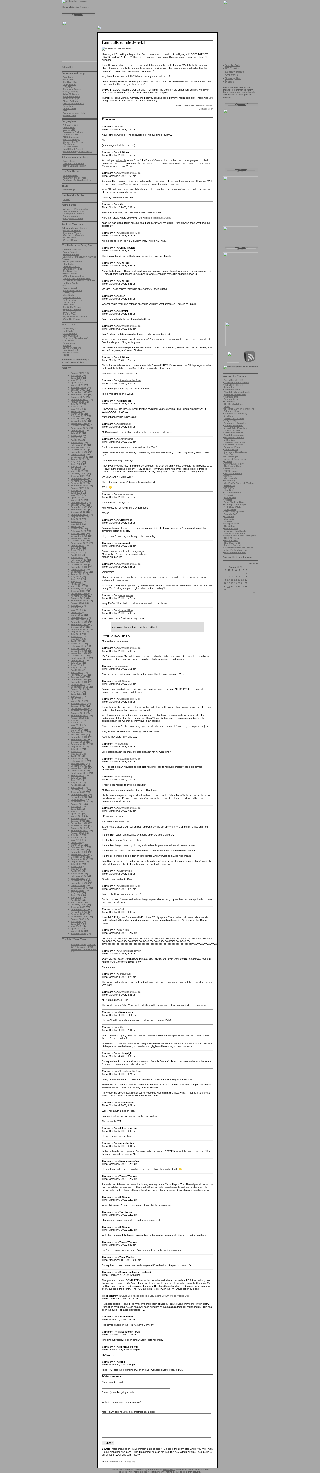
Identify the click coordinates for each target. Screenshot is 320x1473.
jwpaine (123, 666)
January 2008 (78, 907)
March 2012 (77, 787)
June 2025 (76, 406)
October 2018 (78, 598)
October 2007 (78, 914)
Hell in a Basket (71, 283)
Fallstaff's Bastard (233, 444)
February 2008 (78, 904)
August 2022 (77, 488)
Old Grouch (69, 302)
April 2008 (76, 900)
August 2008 (77, 890)
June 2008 (76, 895)
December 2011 (79, 794)
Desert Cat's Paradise (235, 428)
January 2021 (78, 533)
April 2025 (76, 411)
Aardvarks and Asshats (236, 382)
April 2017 (76, 641)
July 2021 (76, 519)
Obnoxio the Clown (73, 142)
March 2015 (77, 701)
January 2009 (78, 878)
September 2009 (79, 859)
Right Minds (230, 509)
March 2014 (77, 730)
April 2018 (76, 612)
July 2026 (76, 375)
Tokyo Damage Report (74, 166)
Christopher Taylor (130, 950)
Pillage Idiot (230, 497)
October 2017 (78, 627)
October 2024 (78, 426)
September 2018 (79, 600)
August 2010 (77, 833)
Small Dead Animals (73, 149)
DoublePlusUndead (234, 435)
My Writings (69, 190)
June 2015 (76, 694)
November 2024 (79, 423)
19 (235, 583)
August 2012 (77, 775)
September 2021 (79, 514)
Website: (106, 1402)
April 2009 (76, 871)
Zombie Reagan (79, 7)
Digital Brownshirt (233, 432)
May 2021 (76, 524)
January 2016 (78, 677)
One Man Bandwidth (73, 163)
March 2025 (77, 414)
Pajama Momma (232, 492)
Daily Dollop (230, 421)
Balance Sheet (231, 399)
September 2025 (79, 399)
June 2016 (76, 665)
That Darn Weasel (72, 233)
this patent (128, 1043)
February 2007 (78, 933)
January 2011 (78, 821)
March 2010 (77, 845)
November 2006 (79, 949)
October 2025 (78, 397)
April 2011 (76, 813)
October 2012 (78, 770)
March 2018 (77, 615)
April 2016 (76, 670)
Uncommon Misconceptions (238, 547)
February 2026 (78, 387)
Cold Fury (68, 77)
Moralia (228, 476)
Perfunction (230, 495)
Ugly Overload (70, 350)
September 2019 (79, 572)
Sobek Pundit (231, 528)
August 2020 (77, 545)
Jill (64, 285)
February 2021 (78, 531)
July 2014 (76, 720)
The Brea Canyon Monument (239, 409)
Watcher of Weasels (73, 235)
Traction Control (232, 545)
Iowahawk (68, 87)
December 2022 (79, 478)
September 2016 (79, 658)
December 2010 (79, 823)
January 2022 (78, 505)
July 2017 (76, 634)
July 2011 (76, 806)
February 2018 (78, 617)
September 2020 (79, 543)
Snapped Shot (231, 523)
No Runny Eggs (71, 99)
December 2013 (79, 737)
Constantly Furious (73, 132)
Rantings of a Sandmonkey (77, 180)
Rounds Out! (230, 514)
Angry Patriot (70, 252)
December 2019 (79, 564)
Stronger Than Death (235, 531)
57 (206, 109)
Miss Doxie (68, 295)
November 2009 (79, 854)
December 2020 (79, 536)
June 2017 (76, 636)
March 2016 (77, 672)
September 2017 (79, 629)
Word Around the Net (235, 552)
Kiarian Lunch (70, 288)
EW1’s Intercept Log (73, 276)
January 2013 (78, 763)
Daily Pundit (69, 84)
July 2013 (76, 749)
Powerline (68, 106)
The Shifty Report (72, 307)
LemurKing (125, 776)
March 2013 (77, 758)
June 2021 (76, 521)
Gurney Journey (71, 216)
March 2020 (77, 557)
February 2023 (78, 473)
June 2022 (76, 493)
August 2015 (77, 689)
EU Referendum (71, 137)
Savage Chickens (72, 348)
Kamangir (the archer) (74, 178)
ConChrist (229, 416)
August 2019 (77, 574)
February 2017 (78, 646)
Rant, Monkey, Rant (234, 502)
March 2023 (77, 471)
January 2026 (78, 390)
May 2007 (76, 926)
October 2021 (78, 512)
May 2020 (76, 552)
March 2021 (77, 529)
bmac (227, 406)
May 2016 (76, 667)
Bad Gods (68, 331)
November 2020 (79, 538)
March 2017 (77, 643)
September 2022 (79, 485)
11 (232, 580)
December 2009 (79, 852)
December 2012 (79, 766)
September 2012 (79, 773)
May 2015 (76, 696)
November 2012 (79, 768)
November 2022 (79, 481)
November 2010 (79, 825)
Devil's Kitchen (71, 134)
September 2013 (79, 744)
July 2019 (76, 576)
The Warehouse (71, 352)
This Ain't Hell (231, 540)
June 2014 (76, 722)
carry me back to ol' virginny (120, 1461)
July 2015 (76, 691)
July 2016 (76, 663)
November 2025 (79, 394)
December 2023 (79, 449)
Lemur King (126, 439)
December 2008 (79, 881)
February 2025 (78, 416)
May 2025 (76, 409)
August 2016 (77, 660)
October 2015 (78, 684)
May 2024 (76, 438)
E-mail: (105, 1392)
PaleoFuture (69, 343)
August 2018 (77, 603)
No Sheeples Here (72, 300)
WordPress (169, 1469)
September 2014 (79, 715)
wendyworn (126, 494)
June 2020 (76, 550)
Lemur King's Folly (234, 464)
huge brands (229, 92)
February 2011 (78, 818)
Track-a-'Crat (69, 314)
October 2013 (78, 742)
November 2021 (79, 509)
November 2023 (79, 452)
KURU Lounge (231, 471)
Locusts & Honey (233, 473)
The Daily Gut (70, 82)
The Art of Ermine (72, 230)
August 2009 (77, 861)
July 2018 (76, 605)
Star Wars (231, 75)
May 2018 (76, 610)
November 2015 (79, 682)
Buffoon (124, 930)
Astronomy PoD (71, 328)
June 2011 (76, 809)
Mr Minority (230, 480)
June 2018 (76, 608)
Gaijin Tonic (69, 161)
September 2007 (79, 916)
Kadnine (228, 461)
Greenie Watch (70, 146)
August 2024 (77, 430)
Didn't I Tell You (232, 430)
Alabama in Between (235, 394)
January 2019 (78, 591)
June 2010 (76, 837)
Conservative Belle (234, 418)
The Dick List (70, 271)
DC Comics (232, 68)
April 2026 (76, 382)
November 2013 (79, 739)
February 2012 (78, 790)
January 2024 (78, 447)
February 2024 (78, 445)
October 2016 (78, 655)
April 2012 (76, 785)
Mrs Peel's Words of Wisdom (239, 483)
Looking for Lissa (72, 297)
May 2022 (76, 495)
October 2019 (78, 569)
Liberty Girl (69, 293)
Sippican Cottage (72, 309)
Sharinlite (229, 519)
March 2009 (77, 873)
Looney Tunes (234, 71)
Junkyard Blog (70, 91)
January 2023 (78, 476)
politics (209, 106)
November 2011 (79, 797)
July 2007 (76, 921)
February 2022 (78, 502)
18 (232, 583)
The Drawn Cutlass (234, 437)
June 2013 (76, 751)
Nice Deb (228, 490)
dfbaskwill (125, 973)
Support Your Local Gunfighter (240, 535)
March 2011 (77, 816)
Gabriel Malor (231, 449)
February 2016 (78, 675)
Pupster (228, 500)
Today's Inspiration (73, 218)
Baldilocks (229, 401)
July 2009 (76, 864)
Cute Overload (70, 336)
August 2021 (77, 517)
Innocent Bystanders (235, 459)
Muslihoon (229, 485)
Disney (229, 81)
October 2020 (78, 540)
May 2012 (76, 782)
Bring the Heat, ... (233, 411)
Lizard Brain (230, 468)
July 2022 (76, 490)
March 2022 (77, 500)
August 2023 (77, 459)
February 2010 (78, 847)
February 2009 (78, 876)
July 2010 (76, 835)
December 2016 (79, 651)
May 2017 (76, 639)
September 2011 (79, 802)
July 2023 (76, 461)
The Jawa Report (72, 89)
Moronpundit (230, 478)
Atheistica (229, 387)
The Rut (67, 345)
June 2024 (76, 435)
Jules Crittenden (71, 94)
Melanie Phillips (71, 139)
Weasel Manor (70, 240)
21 (242, 583)
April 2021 (76, 526)
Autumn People (232, 389)
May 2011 (76, 811)
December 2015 (79, 679)
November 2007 (79, 912)
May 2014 (76, 725)
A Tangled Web (70, 125)
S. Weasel (229, 516)
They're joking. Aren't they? (77, 151)
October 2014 (78, 713)
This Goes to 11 (232, 543)
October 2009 (78, 857)
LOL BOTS (68, 340)
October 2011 (78, 799)
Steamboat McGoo (130, 173)
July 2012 (76, 778)
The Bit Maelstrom (233, 404)
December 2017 (79, 622)
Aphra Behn (69, 127)
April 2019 (76, 584)
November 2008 (79, 883)
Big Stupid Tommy (72, 261)
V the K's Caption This (235, 550)
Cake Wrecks (70, 333)
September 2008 (79, 888)
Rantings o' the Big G (235, 504)
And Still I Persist (233, 385)
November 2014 (79, 711)
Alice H (123, 1027)
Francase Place (232, 447)
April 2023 (76, 469)
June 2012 (76, 780)
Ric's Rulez (68, 304)
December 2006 (85, 947)
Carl (121, 909)
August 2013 (77, 746)
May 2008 (76, 897)
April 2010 (76, 842)
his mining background (159, 217)
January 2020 (78, 562)
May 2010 (76, 840)
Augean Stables (71, 254)
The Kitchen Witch (72, 290)
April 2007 (76, 928)
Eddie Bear (230, 440)
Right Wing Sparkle (234, 512)
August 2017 (77, 631)
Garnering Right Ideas (235, 452)
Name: (105, 1382)
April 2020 (76, 555)
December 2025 (79, 392)
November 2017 (79, 624)
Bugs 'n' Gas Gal (71, 266)
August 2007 (77, 919)
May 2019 (76, 581)
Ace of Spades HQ (233, 380)
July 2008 (76, 893)
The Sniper (229, 526)
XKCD (66, 355)
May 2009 (76, 869)
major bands (248, 92)
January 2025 (78, 418)
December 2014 (79, 708)
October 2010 (78, 828)
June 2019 (76, 579)
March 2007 (77, 931)
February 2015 (78, 703)
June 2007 (76, 924)
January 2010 (78, 849)
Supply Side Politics (234, 533)
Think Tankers (231, 538)
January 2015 (78, 706)
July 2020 (76, 548)
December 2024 (79, 421)
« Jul (252, 593)
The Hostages (231, 456)
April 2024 (76, 440)
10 (228, 580)
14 (242, 580)
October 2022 (78, 483)
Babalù (66, 199)
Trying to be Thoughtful (75, 316)
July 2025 (76, 404)
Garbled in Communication (77, 278)
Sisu (65, 111)
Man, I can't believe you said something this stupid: (128, 1412)
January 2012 (78, 792)
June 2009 (76, 866)
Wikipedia (121, 160)
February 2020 (78, 560)
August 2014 (77, 718)
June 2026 (76, 378)
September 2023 (79, 457)
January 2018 (78, 620)
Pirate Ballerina (71, 101)
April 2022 (76, 497)
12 (235, 580)
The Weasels (69, 237)
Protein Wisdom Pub (73, 103)
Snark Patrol (69, 312)
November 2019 (79, 567)
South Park (232, 65)
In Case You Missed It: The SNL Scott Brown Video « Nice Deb (154, 1295)
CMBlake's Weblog (72, 269)
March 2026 (77, 385)
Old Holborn (69, 144)
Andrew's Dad (231, 397)
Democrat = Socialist (235, 423)
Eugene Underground (235, 442)
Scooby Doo (233, 78)
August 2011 (77, 804)
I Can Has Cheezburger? (75, 338)
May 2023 (76, 466)
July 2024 (76, 433)
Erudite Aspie (70, 273)
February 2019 (78, 588)
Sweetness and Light (74, 113)
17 (228, 583)
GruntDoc (229, 454)
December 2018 (79, 593)
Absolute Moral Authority (237, 392)
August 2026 (77, 373)
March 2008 (77, 902)
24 (228, 586)
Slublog (228, 521)
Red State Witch (232, 507)
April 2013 (76, 756)
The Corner (68, 79)
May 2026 (76, 380)
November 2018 (79, 596)
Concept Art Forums (73, 213)
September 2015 (79, 687)
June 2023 (76, 464)
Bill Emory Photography (75, 209)
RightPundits (69, 108)
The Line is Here (71, 96)
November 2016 (79, 653)
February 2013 (78, 761)
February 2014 (78, 732)
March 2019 (77, 586)
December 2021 (79, 507)
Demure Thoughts (233, 425)
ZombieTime (69, 115)
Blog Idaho (68, 264)
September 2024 (79, 428)
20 (239, 583)
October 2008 (78, 885)
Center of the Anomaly (235, 413)
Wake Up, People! (72, 319)
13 (239, 580)
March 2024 (77, 442)
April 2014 (76, 727)
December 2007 (79, 909)
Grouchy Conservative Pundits (79, 281)
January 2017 (78, 648)
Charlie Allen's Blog (73, 211)
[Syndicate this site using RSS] (250, 362)
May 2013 (76, 754)
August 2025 (77, 402)
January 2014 (78, 734)
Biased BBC (69, 130)
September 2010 (79, 830)
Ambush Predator (72, 249)
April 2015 (76, 699)
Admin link (67, 67)
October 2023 (78, 454)
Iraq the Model (70, 175)
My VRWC (229, 488)
